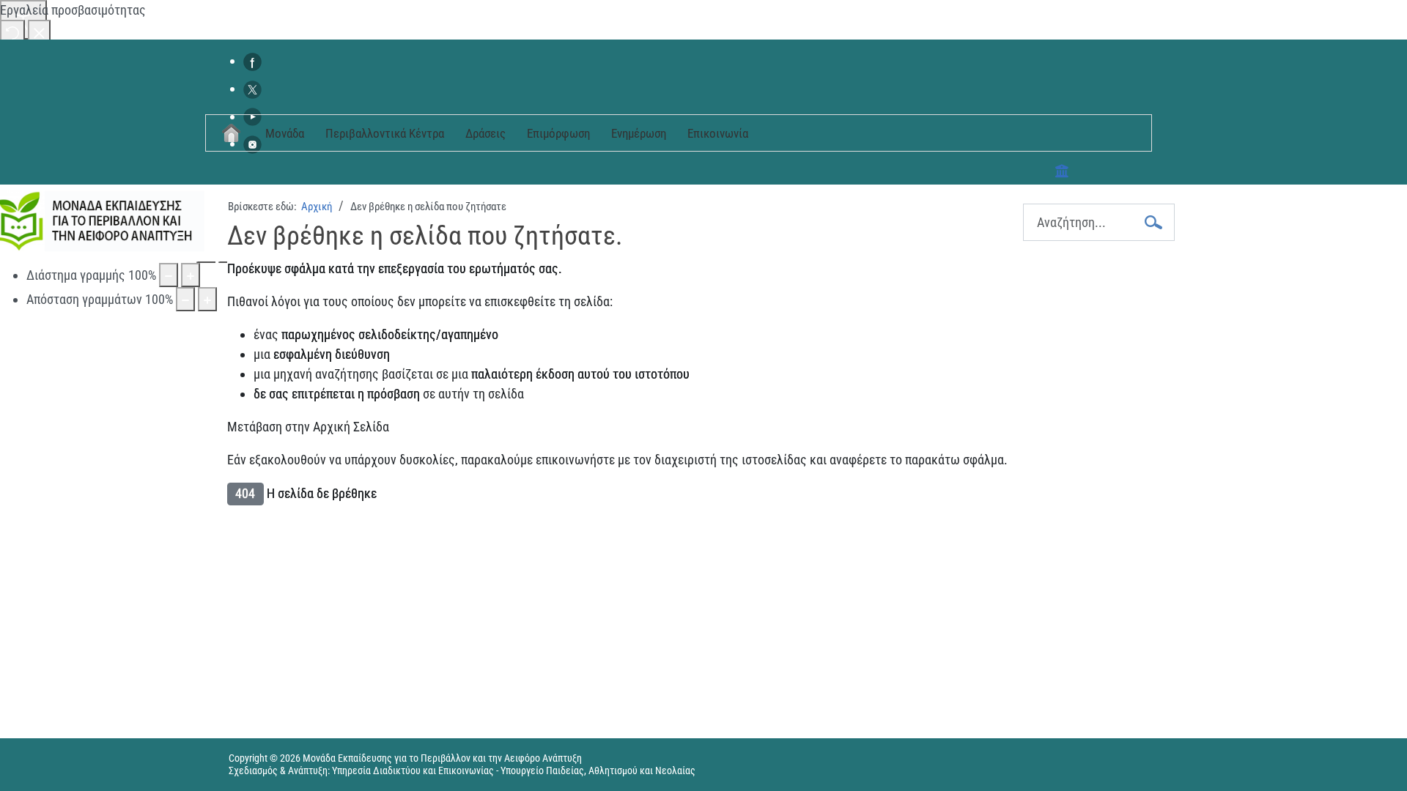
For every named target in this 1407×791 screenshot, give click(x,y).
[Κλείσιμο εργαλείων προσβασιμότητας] (39, 32)
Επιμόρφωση (558, 133)
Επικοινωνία (717, 133)
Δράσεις (485, 133)
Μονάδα (284, 133)
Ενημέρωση (638, 133)
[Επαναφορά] (12, 32)
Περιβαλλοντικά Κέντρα (384, 133)
